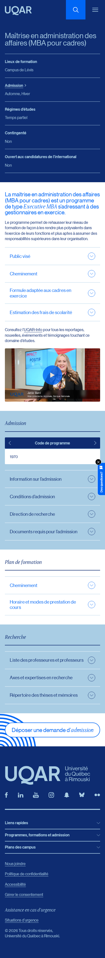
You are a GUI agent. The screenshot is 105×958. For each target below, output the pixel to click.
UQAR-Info (33, 329)
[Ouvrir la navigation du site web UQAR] (95, 9)
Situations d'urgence (22, 919)
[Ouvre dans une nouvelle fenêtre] (6, 795)
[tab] (10, 443)
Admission (14, 85)
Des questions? (101, 482)
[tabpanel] (52, 456)
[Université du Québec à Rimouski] (18, 10)
